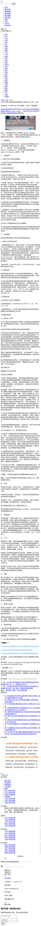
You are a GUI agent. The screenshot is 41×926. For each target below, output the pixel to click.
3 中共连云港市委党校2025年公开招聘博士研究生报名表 (20, 653)
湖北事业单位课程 (33, 760)
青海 (6, 88)
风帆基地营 (8, 767)
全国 (6, 34)
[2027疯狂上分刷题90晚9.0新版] (1, 773)
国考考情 (29, 750)
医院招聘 (8, 13)
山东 (6, 40)
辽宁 (6, 92)
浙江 (6, 44)
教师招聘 (8, 11)
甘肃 (6, 66)
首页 (6, 7)
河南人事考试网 (10, 837)
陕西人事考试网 (10, 853)
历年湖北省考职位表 (11, 747)
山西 (6, 62)
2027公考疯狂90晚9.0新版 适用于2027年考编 (21, 757)
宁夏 (6, 84)
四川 (6, 74)
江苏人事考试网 (21, 690)
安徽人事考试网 (10, 794)
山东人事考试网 (10, 833)
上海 (6, 38)
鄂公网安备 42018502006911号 (13, 867)
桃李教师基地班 (30, 764)
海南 (6, 56)
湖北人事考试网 (10, 845)
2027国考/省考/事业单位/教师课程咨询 (19, 743)
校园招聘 (8, 784)
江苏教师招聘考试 (11, 113)
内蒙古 (7, 96)
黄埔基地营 (8, 764)
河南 (6, 72)
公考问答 (8, 25)
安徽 (6, 46)
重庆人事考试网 (10, 824)
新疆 (6, 86)
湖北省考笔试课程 (21, 760)
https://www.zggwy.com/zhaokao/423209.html (22, 679)
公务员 (7, 23)
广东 (6, 52)
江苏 (6, 42)
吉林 (6, 48)
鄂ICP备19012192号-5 (26, 862)
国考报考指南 (32, 754)
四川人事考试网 (10, 849)
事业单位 (8, 9)
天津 (6, 58)
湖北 (6, 70)
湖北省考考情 (9, 750)
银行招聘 (8, 15)
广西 (6, 54)
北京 (6, 36)
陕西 (6, 90)
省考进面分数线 (20, 750)
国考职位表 (23, 747)
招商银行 (8, 796)
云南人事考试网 (10, 802)
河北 (6, 60)
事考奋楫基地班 (19, 764)
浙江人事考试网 (10, 790)
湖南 (6, 68)
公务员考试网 (5, 109)
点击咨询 (8, 878)
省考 (6, 21)
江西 (6, 94)
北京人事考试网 (10, 818)
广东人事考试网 (10, 822)
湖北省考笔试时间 (33, 747)
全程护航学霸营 (19, 767)
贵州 (6, 80)
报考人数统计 (22, 754)
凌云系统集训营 (30, 767)
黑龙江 (7, 64)
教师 (14, 690)
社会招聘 (8, 786)
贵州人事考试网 (10, 851)
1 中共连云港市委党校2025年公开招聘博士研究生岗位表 (20, 646)
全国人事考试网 (10, 800)
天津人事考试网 (10, 826)
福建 (6, 50)
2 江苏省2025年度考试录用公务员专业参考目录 (16, 650)
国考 (6, 19)
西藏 (6, 82)
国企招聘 (8, 17)
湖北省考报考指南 (11, 754)
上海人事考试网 (10, 798)
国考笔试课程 (9, 760)
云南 (6, 78)
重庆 (6, 76)
